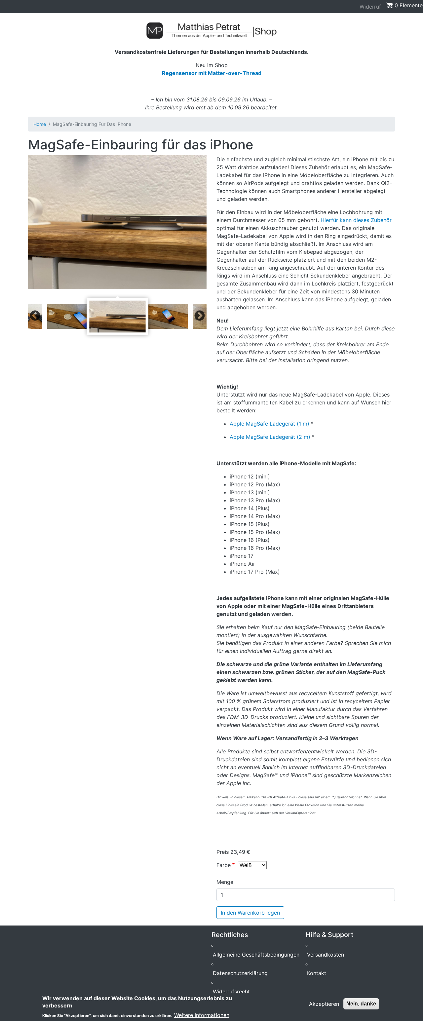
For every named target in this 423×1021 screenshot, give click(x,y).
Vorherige (35, 316)
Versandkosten (325, 954)
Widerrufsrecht (231, 991)
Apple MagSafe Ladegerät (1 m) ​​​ (270, 423)
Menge (224, 882)
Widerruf (370, 6)
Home (39, 124)
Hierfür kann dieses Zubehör (356, 220)
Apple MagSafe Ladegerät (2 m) (270, 437)
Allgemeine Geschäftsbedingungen (256, 954)
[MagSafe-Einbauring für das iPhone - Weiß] (117, 222)
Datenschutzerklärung (240, 973)
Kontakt (316, 973)
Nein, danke (361, 1003)
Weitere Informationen (201, 1015)
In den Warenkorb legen (250, 912)
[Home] (211, 30)
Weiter (200, 316)
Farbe (223, 865)
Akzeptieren (324, 1004)
